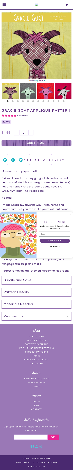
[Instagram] (36, 447)
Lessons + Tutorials (36, 378)
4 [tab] (23, 102)
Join (53, 437)
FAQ (36, 405)
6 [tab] (34, 102)
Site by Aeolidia (36, 467)
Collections (36, 336)
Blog (37, 386)
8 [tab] (44, 102)
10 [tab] (54, 102)
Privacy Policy (23, 463)
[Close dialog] (70, 214)
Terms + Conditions (47, 463)
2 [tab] (13, 102)
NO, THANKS (55, 247)
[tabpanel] (10, 91)
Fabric (36, 356)
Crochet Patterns (36, 352)
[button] (9, 115)
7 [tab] (39, 102)
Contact (36, 409)
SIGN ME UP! (54, 240)
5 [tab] (29, 102)
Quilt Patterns (36, 340)
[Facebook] (32, 447)
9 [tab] (49, 102)
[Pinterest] (40, 447)
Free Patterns (36, 382)
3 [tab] (18, 102)
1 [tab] (8, 102)
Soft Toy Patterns (36, 344)
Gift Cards (36, 363)
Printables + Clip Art (36, 360)
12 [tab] (64, 102)
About (36, 401)
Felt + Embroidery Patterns (36, 348)
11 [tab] (59, 102)
